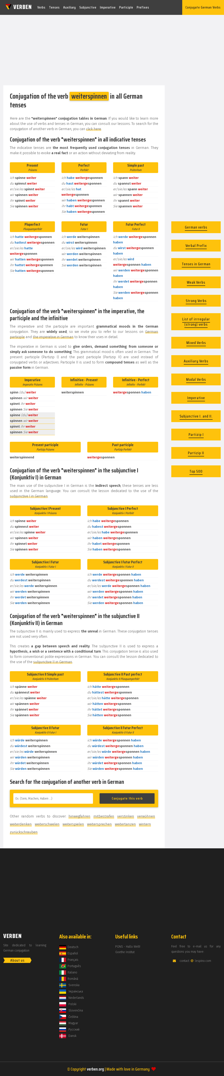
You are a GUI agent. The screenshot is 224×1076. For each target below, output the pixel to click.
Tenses (54, 7)
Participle (126, 7)
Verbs (41, 7)
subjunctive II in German (52, 662)
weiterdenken (21, 824)
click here (93, 129)
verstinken (125, 816)
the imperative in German (53, 337)
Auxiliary (69, 7)
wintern (145, 824)
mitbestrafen (103, 816)
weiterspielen (73, 824)
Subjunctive (87, 7)
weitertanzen (125, 824)
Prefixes (143, 7)
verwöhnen (146, 816)
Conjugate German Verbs (203, 7)
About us (17, 960)
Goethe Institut (125, 952)
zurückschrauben (24, 832)
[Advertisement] (112, 48)
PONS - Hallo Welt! (127, 946)
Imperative (108, 7)
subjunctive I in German (29, 496)
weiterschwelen (47, 824)
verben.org (95, 1069)
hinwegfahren (79, 816)
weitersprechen (99, 824)
